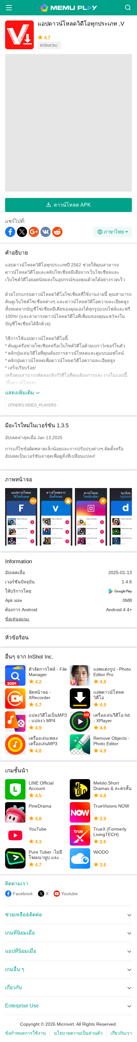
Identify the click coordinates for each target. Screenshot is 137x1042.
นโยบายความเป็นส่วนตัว (78, 1033)
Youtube (69, 893)
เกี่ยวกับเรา (121, 1033)
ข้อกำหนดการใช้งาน (25, 1033)
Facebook (23, 893)
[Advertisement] (68, 123)
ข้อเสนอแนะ (17, 618)
